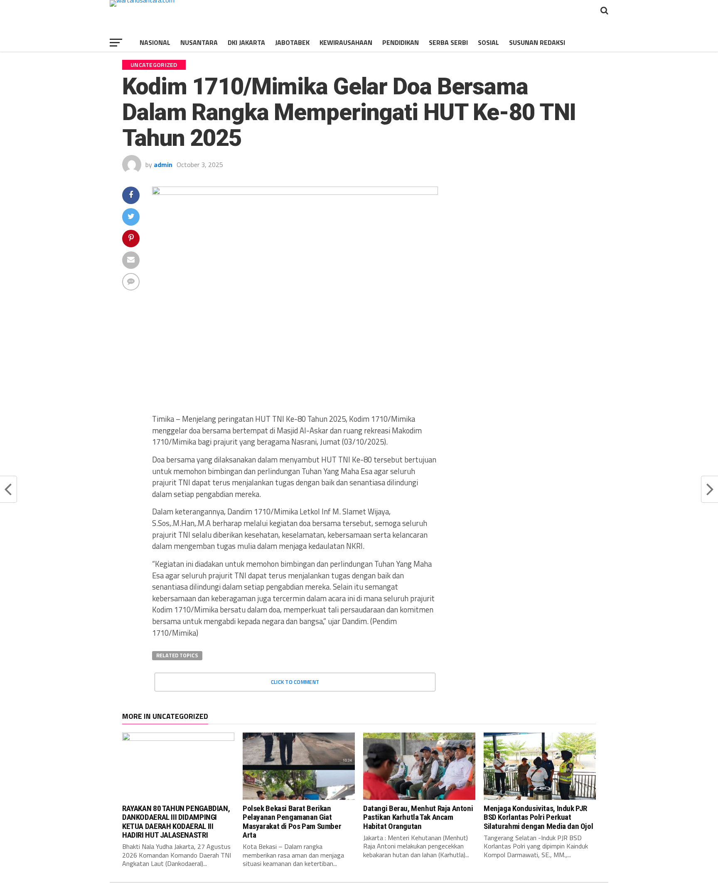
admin (163, 165)
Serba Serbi (448, 42)
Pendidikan (400, 42)
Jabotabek (292, 42)
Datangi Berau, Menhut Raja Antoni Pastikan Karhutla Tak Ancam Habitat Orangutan (418, 817)
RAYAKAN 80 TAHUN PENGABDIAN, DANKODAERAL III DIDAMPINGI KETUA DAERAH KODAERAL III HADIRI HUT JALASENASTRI (176, 821)
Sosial (488, 42)
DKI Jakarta (246, 42)
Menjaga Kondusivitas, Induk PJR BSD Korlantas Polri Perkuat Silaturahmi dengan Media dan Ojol (538, 817)
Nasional (155, 42)
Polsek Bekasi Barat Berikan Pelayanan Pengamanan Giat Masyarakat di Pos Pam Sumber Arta (292, 821)
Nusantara (199, 42)
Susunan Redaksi (537, 42)
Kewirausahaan (346, 42)
